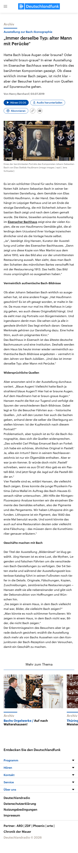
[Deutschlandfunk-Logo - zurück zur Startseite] (39, 6)
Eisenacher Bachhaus (22, 221)
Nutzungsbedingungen (20, 809)
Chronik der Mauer (17, 831)
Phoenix (39, 825)
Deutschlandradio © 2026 (23, 837)
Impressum (12, 815)
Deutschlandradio (17, 798)
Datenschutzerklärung (20, 803)
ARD (20, 825)
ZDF (28, 825)
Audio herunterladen (49, 102)
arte (50, 825)
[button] (5, 6)
